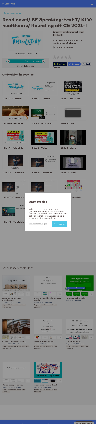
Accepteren (59, 224)
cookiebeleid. (51, 218)
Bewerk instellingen (38, 224)
